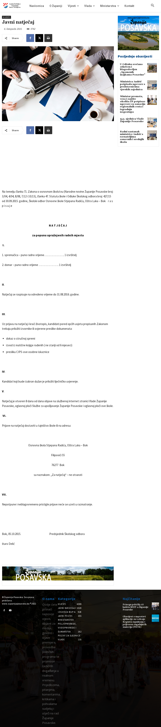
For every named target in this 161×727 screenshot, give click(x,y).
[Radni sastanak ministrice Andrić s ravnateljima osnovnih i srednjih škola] (152, 135)
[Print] (48, 38)
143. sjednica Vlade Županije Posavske (132, 120)
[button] (152, 5)
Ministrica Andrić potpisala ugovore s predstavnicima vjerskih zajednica (132, 85)
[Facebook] (30, 38)
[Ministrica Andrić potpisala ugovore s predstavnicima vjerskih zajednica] (152, 85)
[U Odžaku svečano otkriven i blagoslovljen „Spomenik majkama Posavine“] (152, 68)
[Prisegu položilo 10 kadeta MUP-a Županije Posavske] (155, 606)
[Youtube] (10, 610)
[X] (39, 38)
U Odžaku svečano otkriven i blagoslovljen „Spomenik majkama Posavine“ (132, 69)
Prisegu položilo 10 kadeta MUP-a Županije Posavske (135, 607)
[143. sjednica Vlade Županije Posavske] (152, 122)
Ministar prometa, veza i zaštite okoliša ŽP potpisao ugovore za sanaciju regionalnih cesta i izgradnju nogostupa (132, 104)
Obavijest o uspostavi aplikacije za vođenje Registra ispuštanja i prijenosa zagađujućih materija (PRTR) (134, 622)
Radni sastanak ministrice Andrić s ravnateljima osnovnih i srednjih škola (132, 137)
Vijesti (6, 17)
